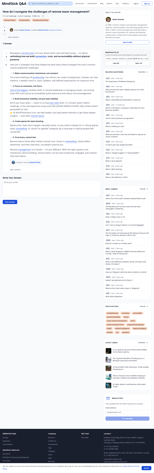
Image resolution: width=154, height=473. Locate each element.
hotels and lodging (139, 328)
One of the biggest (19, 90)
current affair (137, 313)
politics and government (115, 325)
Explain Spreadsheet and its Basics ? (119, 280)
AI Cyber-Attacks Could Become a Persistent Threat (129, 385)
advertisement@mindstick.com (115, 462)
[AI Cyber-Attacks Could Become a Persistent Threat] (108, 385)
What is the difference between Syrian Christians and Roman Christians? (126, 263)
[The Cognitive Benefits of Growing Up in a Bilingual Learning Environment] (108, 359)
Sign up (147, 3)
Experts (109, 3)
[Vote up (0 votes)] (4, 27)
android (109, 332)
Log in (135, 3)
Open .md (138, 63)
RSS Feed (84, 437)
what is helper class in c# (115, 217)
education (125, 332)
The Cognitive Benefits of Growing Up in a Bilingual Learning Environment (128, 359)
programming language (135, 325)
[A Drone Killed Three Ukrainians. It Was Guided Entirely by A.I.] (108, 368)
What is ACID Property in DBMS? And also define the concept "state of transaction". (125, 252)
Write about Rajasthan (114, 296)
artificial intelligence (122, 328)
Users (50, 455)
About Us (51, 437)
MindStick (6, 454)
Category (125, 3)
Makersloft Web (35, 162)
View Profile (127, 42)
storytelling (21, 128)
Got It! (146, 468)
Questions (6, 441)
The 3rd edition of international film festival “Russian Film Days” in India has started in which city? (127, 234)
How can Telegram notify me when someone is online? (126, 272)
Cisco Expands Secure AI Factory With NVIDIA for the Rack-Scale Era (130, 351)
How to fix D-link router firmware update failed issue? (126, 198)
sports (133, 321)
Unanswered (92, 3)
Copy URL (116, 63)
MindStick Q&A (14, 3)
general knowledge (113, 317)
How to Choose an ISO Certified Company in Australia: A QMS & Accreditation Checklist (129, 377)
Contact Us (52, 441)
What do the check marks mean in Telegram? (122, 288)
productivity (38, 77)
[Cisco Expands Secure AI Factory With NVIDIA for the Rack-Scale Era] (108, 351)
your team (54, 102)
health (109, 328)
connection (40, 56)
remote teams (37, 115)
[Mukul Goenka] (11, 30)
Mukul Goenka (25, 30)
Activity (5, 437)
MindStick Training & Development (16, 457)
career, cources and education (117, 321)
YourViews (6, 461)
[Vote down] (4, 34)
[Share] (42, 16)
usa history (125, 313)
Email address (111, 408)
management (24, 149)
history (126, 317)
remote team (28, 53)
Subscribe (129, 418)
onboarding (70, 141)
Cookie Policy (127, 466)
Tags (117, 3)
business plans (24, 20)
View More (141, 72)
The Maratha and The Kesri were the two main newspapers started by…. (123, 207)
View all (142, 189)
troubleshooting (112, 313)
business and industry (40, 20)
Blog (101, 3)
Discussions (79, 3)
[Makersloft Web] (13, 162)
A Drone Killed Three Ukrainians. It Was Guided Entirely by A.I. (131, 368)
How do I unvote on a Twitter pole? (119, 243)
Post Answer (10, 202)
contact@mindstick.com (113, 459)
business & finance (56, 30)
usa (117, 332)
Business (51, 461)
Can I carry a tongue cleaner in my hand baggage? (125, 225)
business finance (9, 20)
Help (50, 458)
